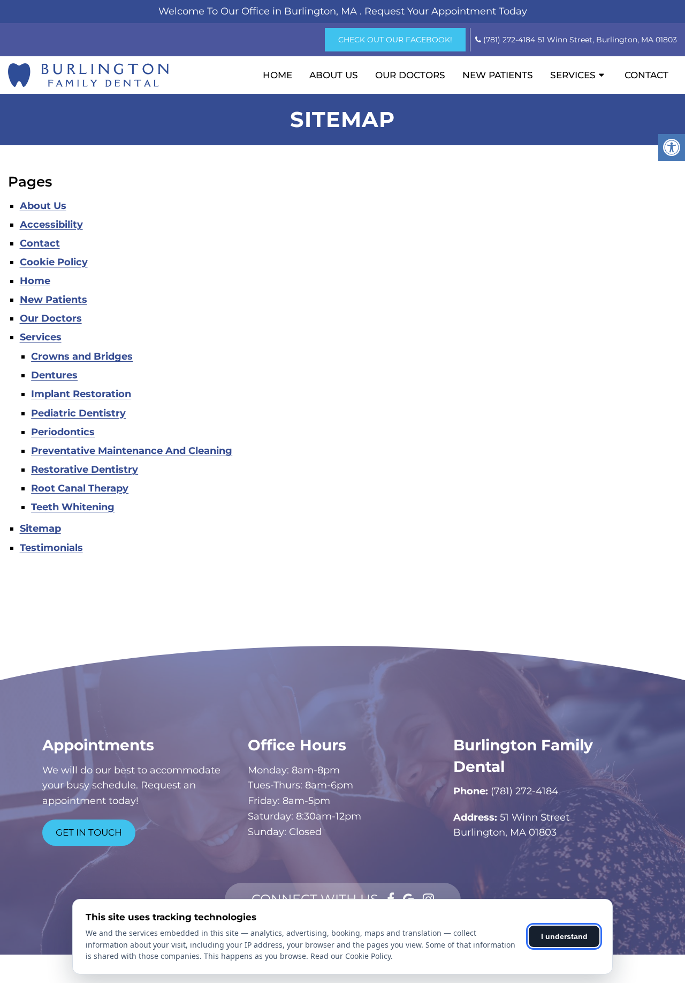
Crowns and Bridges (82, 356)
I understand (564, 936)
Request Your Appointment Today (445, 11)
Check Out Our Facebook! (395, 39)
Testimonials (51, 548)
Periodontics (63, 432)
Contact (646, 75)
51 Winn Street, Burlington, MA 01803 (607, 39)
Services (573, 75)
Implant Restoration (81, 394)
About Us (333, 75)
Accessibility (51, 224)
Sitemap (40, 528)
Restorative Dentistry (84, 469)
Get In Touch (89, 832)
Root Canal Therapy (79, 488)
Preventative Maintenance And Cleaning (131, 451)
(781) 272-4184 (509, 39)
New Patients (497, 75)
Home (277, 75)
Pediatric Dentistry (78, 413)
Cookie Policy (54, 262)
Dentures (54, 375)
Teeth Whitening (73, 507)
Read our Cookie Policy (350, 956)
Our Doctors (410, 75)
